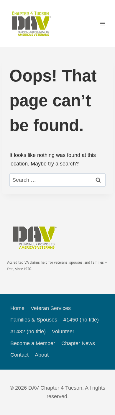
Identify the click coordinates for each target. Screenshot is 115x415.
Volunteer (63, 331)
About (42, 355)
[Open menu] (102, 23)
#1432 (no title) (28, 331)
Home (17, 308)
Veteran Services (51, 308)
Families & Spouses (33, 320)
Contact (19, 355)
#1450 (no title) (81, 320)
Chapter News (78, 343)
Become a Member (32, 343)
